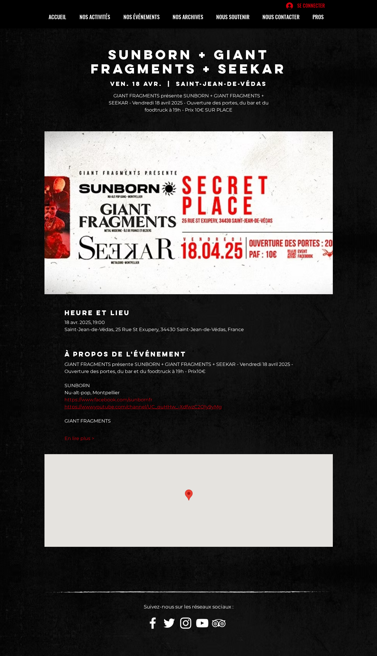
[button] (97, 16)
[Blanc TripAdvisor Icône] (218, 623)
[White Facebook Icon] (152, 623)
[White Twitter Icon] (169, 623)
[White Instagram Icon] (185, 623)
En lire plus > (79, 438)
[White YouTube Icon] (202, 623)
